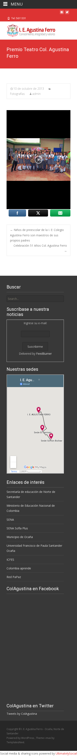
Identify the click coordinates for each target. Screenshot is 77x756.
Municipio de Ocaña (20, 537)
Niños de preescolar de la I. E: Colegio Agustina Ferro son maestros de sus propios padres (37, 235)
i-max (48, 738)
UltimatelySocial (66, 753)
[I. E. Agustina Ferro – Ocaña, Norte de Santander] (27, 29)
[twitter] (67, 14)
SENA (10, 520)
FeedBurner (44, 354)
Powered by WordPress (21, 738)
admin (36, 94)
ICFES (10, 560)
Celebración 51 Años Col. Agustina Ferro (40, 248)
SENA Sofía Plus (17, 528)
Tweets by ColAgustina (22, 714)
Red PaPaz (14, 577)
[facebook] (62, 14)
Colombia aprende (19, 568)
